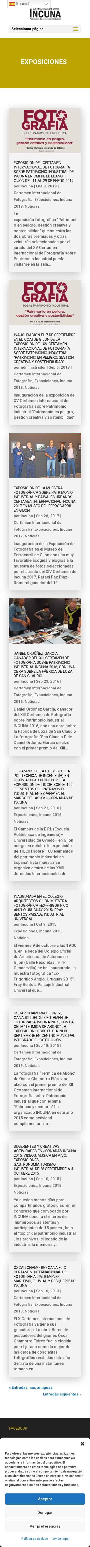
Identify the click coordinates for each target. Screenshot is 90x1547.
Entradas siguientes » (62, 1394)
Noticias (32, 206)
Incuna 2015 (50, 931)
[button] (82, 1443)
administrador (33, 367)
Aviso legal (60, 1539)
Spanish (22, 3)
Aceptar (45, 1499)
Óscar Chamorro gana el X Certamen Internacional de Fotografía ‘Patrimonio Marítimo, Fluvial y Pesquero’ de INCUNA (44, 1276)
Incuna (27, 186)
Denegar (45, 1512)
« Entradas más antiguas (30, 1387)
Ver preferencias (45, 1526)
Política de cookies (35, 1539)
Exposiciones (46, 199)
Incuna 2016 (50, 815)
